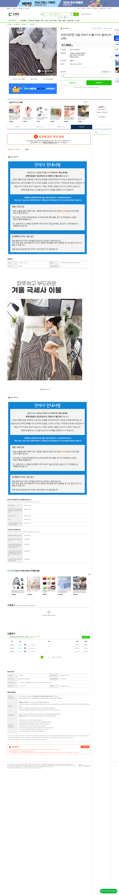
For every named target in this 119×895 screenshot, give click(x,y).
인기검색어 (60, 17)
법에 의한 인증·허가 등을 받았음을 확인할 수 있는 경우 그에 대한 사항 (15, 511)
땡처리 (55, 20)
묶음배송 (37, 20)
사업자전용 (31, 20)
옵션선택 (63, 71)
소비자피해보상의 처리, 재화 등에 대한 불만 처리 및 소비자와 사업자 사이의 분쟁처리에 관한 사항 (15, 553)
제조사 (9, 266)
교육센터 (22, 8)
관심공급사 (103, 116)
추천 (76, 20)
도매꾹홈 (9, 24)
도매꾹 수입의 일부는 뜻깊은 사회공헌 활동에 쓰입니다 (86, 87)
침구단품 (23, 24)
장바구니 (96, 8)
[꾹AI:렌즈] (71, 14)
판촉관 (64, 20)
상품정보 (17, 126)
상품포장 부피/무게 (54, 266)
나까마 (15, 8)
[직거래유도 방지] (49, 139)
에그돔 (27, 8)
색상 (63, 75)
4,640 (109, 28)
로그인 (79, 8)
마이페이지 (89, 8)
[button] (89, 583)
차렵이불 (32, 24)
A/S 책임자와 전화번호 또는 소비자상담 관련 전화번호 (15, 524)
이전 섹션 (115, 49)
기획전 (59, 20)
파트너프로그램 (18, 79)
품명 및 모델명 (11, 505)
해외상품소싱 (23, 20)
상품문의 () (60, 126)
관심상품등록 (49, 79)
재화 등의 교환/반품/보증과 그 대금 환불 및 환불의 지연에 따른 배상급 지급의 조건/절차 (15, 546)
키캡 (67, 17)
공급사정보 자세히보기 (105, 107)
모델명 (51, 262)
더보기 (85, 102)
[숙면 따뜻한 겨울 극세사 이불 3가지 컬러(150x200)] (33, 52)
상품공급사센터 (103, 8)
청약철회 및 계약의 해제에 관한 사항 (14, 540)
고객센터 (109, 8)
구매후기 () (39, 126)
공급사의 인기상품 (16, 102)
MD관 (50, 20)
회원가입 (84, 8)
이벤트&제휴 (70, 20)
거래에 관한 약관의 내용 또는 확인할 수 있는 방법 (15, 560)
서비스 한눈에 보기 (86, 14)
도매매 (9, 8)
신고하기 (85, 746)
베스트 (46, 20)
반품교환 (81, 127)
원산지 (9, 262)
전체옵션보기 (105, 71)
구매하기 (99, 83)
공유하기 (35, 79)
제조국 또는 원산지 (12, 515)
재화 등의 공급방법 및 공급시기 (14, 535)
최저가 (42, 20)
